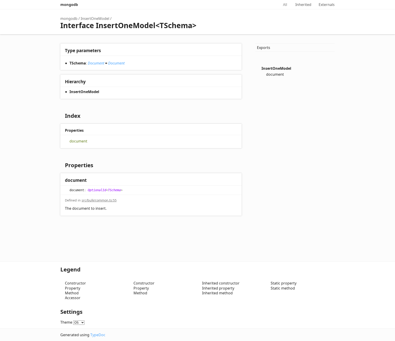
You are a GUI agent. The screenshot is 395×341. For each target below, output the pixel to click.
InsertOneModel (95, 18)
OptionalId (97, 190)
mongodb (69, 4)
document (78, 141)
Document (96, 63)
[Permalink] (91, 180)
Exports (263, 47)
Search (271, 4)
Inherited (303, 4)
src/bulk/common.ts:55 (99, 200)
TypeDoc (97, 334)
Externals (327, 4)
